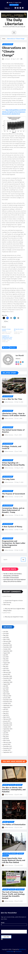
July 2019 (5, 709)
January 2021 (6, 674)
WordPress (22, 949)
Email (2, 923)
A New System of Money (12, 527)
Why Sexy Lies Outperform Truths (14, 617)
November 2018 (7, 725)
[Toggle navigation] (14, 32)
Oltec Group (6, 604)
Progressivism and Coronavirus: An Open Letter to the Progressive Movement (13, 544)
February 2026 (7, 641)
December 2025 (7, 645)
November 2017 (7, 748)
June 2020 (6, 688)
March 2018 (6, 740)
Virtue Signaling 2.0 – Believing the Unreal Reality (13, 464)
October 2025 (7, 649)
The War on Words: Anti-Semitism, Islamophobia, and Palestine (14, 790)
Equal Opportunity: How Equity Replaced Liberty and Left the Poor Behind (13, 860)
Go (23, 559)
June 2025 (6, 657)
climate (6, 347)
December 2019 (7, 699)
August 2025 (6, 653)
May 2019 (5, 713)
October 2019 (7, 703)
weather (14, 347)
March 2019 (6, 717)
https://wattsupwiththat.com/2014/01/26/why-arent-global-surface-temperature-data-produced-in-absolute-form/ (14, 112)
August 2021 (6, 662)
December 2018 (7, 723)
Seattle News (10, 951)
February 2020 (7, 696)
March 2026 (6, 639)
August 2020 (6, 684)
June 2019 (6, 711)
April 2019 (6, 715)
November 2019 (7, 701)
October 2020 (7, 680)
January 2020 (6, 697)
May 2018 (5, 736)
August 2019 (6, 707)
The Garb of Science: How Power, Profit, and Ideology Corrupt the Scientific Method (13, 895)
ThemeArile (18, 951)
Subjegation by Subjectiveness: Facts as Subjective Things (7, 337)
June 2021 (6, 664)
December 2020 (7, 676)
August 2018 (6, 731)
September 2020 (7, 682)
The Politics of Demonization (11, 577)
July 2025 (5, 655)
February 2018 (7, 742)
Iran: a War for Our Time (12, 399)
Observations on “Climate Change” (16, 38)
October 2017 (7, 750)
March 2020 (6, 694)
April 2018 (6, 738)
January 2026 (6, 643)
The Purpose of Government (13, 494)
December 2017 (7, 746)
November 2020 (7, 678)
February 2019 (7, 719)
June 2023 (6, 661)
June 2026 (6, 633)
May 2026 (5, 635)
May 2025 (5, 659)
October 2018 (7, 727)
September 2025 (7, 651)
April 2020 (6, 692)
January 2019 (6, 721)
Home (3, 38)
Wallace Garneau (9, 402)
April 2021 (6, 668)
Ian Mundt (7, 59)
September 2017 (7, 752)
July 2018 (5, 733)
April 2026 (6, 637)
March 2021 (6, 670)
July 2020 (5, 686)
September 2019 (7, 705)
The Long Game (8, 479)
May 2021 (5, 666)
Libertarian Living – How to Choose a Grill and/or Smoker (14, 414)
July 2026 (5, 631)
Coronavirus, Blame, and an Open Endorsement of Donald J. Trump (13, 510)
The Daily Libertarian (14, 22)
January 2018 (6, 744)
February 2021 (7, 672)
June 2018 (6, 735)
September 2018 (7, 729)
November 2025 (7, 647)
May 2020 (5, 690)
